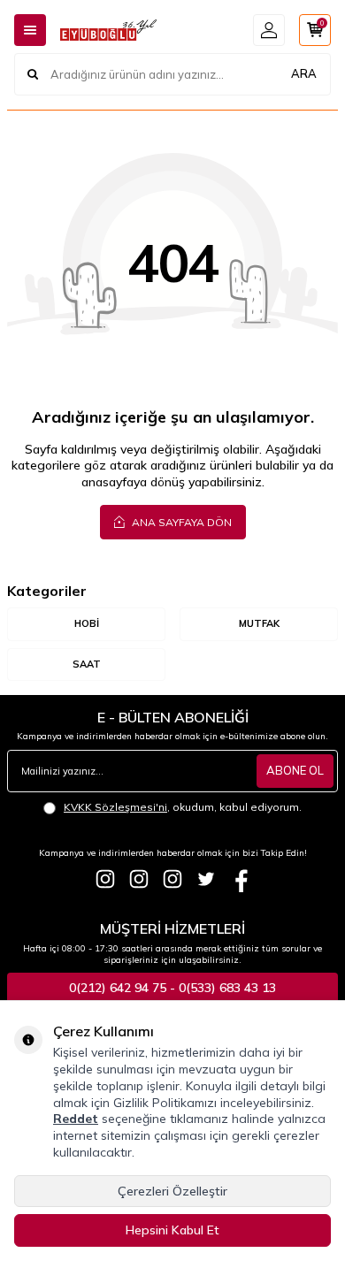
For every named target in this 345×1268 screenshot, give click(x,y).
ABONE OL (295, 770)
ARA (304, 73)
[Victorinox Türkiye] (139, 879)
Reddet (75, 1119)
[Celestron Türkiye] (172, 879)
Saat (87, 664)
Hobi (86, 623)
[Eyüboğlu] (105, 879)
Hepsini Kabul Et (172, 1230)
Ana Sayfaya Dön (180, 522)
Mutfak (259, 623)
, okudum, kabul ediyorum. (183, 807)
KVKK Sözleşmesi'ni (115, 807)
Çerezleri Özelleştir (172, 1191)
